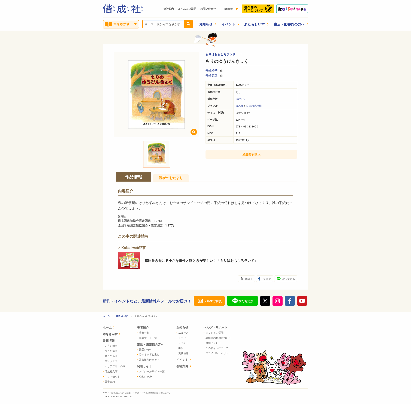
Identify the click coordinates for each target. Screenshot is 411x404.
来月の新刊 (111, 356)
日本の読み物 (254, 105)
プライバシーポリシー (218, 353)
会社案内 (169, 8)
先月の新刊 (111, 345)
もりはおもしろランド (221, 54)
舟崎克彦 (211, 75)
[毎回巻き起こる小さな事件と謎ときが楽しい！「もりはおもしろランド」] (129, 260)
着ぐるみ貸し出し (149, 354)
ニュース (183, 332)
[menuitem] (114, 327)
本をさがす (122, 316)
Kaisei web (145, 376)
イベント (228, 24)
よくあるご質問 (187, 8)
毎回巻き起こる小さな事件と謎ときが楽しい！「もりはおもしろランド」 (201, 260)
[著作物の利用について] (258, 8)
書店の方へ (145, 349)
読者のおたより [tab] (171, 177)
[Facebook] (290, 301)
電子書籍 (110, 381)
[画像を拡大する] (194, 132)
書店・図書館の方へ (289, 24)
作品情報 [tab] (133, 176)
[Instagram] (278, 301)
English (228, 8)
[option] (156, 94)
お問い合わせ (208, 8)
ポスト (249, 278)
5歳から (240, 99)
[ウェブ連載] (292, 8)
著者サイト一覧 (148, 337)
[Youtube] (302, 301)
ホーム (106, 316)
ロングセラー (112, 361)
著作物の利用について (218, 337)
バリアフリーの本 (115, 366)
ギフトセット (112, 376)
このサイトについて (217, 348)
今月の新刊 (111, 350)
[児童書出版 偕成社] (123, 8)
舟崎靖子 (211, 70)
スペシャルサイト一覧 (152, 371)
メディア (183, 337)
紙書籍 (252, 154)
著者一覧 (144, 332)
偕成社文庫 (111, 371)
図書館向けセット (149, 359)
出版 (180, 348)
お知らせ (206, 24)
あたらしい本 (254, 24)
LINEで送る (288, 278)
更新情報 (183, 353)
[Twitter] (265, 301)
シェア (267, 278)
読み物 (239, 105)
